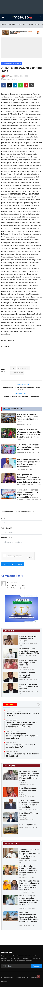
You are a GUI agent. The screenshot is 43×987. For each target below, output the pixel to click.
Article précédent (22, 385)
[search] (40, 17)
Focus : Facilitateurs (27, 825)
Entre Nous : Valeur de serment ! (28, 814)
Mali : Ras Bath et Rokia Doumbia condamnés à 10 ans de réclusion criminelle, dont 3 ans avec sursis (29, 885)
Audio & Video (34, 25)
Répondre (16, 588)
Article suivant (20, 394)
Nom (3, 519)
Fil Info (3, 25)
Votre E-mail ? (6, 528)
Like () (23, 588)
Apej (13, 368)
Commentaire (6, 537)
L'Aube (21, 827)
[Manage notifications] (38, 976)
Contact (4, 981)
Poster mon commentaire (13, 564)
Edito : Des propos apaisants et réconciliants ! (27, 675)
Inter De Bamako (23, 667)
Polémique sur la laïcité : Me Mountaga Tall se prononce (21, 388)
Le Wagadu (22, 860)
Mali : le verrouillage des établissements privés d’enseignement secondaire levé (22, 735)
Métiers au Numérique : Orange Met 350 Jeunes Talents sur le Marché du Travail (27, 418)
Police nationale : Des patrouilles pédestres (21, 397)
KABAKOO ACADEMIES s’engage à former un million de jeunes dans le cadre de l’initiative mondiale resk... (29, 433)
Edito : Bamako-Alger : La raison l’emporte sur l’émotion (28, 686)
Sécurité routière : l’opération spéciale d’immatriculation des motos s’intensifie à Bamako (28, 870)
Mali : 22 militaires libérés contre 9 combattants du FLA (20, 746)
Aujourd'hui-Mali (21, 452)
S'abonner (36, 966)
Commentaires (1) (12, 576)
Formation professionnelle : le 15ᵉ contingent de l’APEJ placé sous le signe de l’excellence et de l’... (28, 463)
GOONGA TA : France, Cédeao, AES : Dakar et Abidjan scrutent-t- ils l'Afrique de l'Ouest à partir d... (29, 775)
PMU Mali (12, 25)
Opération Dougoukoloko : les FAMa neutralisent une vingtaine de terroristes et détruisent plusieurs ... (29, 918)
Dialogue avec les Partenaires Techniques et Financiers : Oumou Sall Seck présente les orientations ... (29, 478)
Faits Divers (22, 25)
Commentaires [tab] (7, 512)
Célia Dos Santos (23, 368)
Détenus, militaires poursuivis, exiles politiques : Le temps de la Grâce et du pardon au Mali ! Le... (29, 900)
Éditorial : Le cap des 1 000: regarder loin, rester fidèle (28, 662)
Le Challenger (21, 484)
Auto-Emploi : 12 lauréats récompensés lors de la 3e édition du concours (28, 447)
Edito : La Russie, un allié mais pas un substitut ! (27, 638)
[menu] (3, 17)
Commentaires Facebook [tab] (25, 512)
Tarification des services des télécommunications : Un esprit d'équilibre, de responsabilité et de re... (29, 493)
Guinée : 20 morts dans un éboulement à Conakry (22, 714)
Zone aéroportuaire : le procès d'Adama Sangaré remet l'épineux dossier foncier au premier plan (29, 853)
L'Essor (21, 655)
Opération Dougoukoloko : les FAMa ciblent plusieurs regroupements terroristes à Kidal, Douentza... (21, 724)
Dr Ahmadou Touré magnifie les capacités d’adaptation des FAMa (29, 651)
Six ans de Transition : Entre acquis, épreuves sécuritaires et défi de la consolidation (29, 803)
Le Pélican (22, 643)
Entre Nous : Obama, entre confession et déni (28, 790)
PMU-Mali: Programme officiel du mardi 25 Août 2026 (22, 755)
